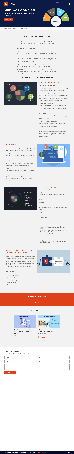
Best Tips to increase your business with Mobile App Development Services (24, 331)
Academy (57, 3)
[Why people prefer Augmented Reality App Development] (49, 321)
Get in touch (8, 19)
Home (5, 28)
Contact (50, 3)
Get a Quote (65, 3)
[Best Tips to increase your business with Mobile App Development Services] (25, 321)
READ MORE (17, 338)
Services (38, 3)
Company (44, 3)
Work (23, 3)
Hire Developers (30, 3)
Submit (10, 372)
